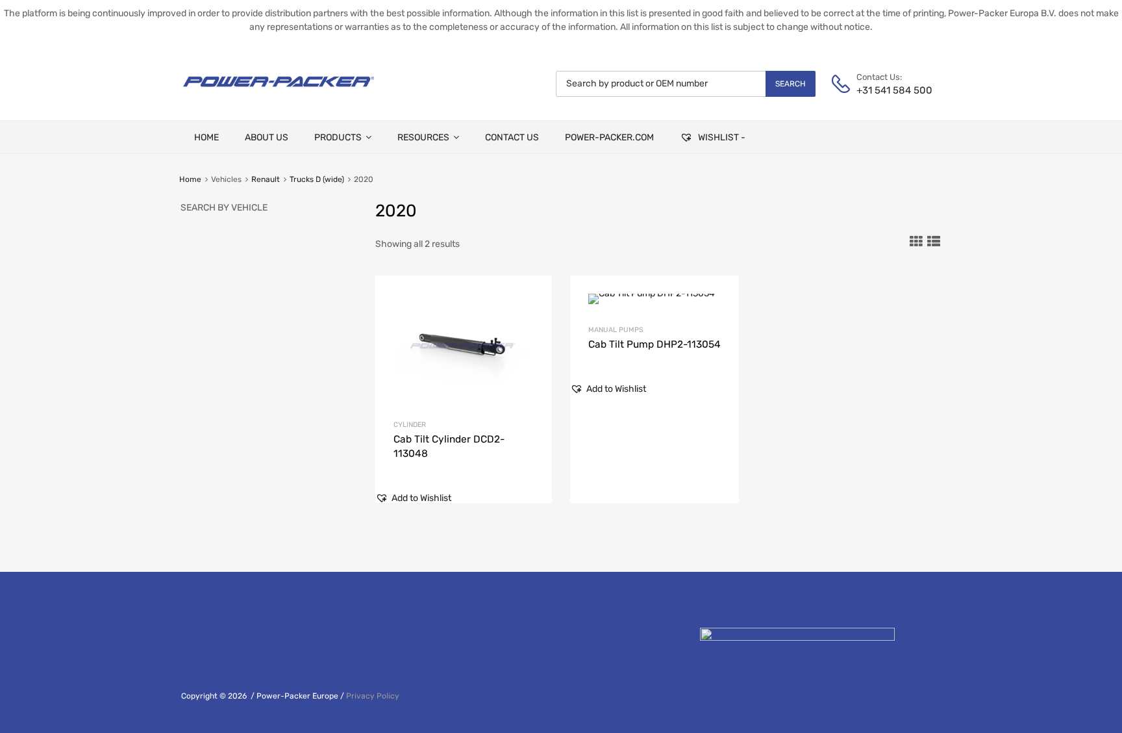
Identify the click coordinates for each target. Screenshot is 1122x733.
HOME (206, 137)
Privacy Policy (372, 696)
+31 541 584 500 (888, 90)
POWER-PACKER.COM (609, 137)
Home (190, 179)
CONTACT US (512, 137)
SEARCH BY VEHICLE (224, 207)
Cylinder (409, 424)
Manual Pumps (615, 330)
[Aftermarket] (278, 91)
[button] (413, 498)
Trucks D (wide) (317, 179)
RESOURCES (423, 137)
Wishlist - (720, 137)
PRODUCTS (338, 137)
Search (790, 83)
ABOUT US (266, 137)
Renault (265, 179)
